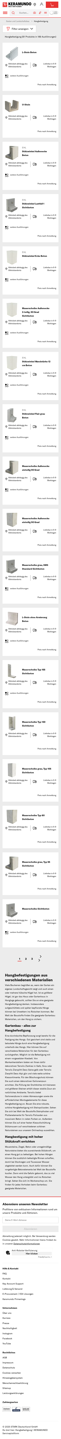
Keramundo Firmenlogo (14, 1299)
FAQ (5, 1273)
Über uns (7, 1313)
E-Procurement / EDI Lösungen (18, 1294)
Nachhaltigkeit (10, 1328)
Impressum (8, 1362)
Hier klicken (32, 1253)
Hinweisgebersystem (13, 1377)
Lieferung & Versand (12, 1288)
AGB (5, 1357)
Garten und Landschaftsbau (17, 21)
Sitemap (7, 1388)
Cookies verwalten (12, 1372)
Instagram (8, 1333)
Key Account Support (13, 1283)
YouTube (7, 1343)
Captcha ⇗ (45, 1257)
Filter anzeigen (20, 28)
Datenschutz (9, 1367)
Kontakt (6, 1278)
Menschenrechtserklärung (15, 1383)
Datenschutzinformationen (26, 1243)
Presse (6, 1323)
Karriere (6, 1318)
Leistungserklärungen (13, 1393)
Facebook (7, 1338)
